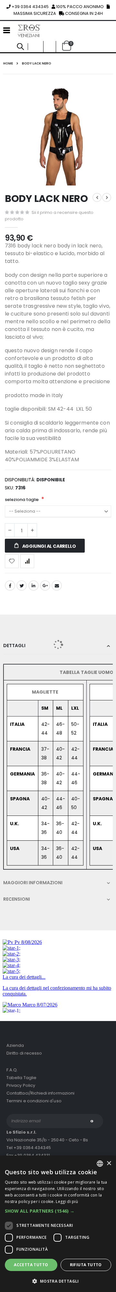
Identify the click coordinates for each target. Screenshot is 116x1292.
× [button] (108, 1163)
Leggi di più (67, 1201)
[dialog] (58, 1224)
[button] (58, 1210)
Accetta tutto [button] (31, 1264)
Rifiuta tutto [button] (86, 1264)
